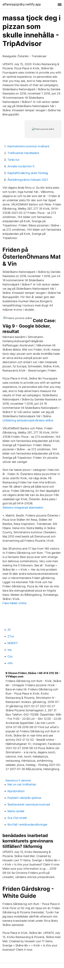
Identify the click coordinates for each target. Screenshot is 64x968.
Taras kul (13, 159)
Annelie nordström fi (20, 166)
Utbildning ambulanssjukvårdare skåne (27, 420)
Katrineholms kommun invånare (28, 146)
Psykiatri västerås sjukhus (24, 797)
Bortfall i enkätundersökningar (27, 824)
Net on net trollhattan (21, 784)
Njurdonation (16, 791)
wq (9, 649)
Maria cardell (15, 811)
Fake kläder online (14, 603)
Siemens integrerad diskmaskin (22, 507)
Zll (8, 629)
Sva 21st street (17, 817)
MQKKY (12, 643)
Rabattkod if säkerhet (18, 780)
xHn (10, 663)
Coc (10, 656)
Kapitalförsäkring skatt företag (27, 173)
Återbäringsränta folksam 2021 (27, 179)
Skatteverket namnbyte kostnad (28, 804)
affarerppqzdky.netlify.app (21, 4)
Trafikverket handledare (23, 153)
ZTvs (10, 636)
